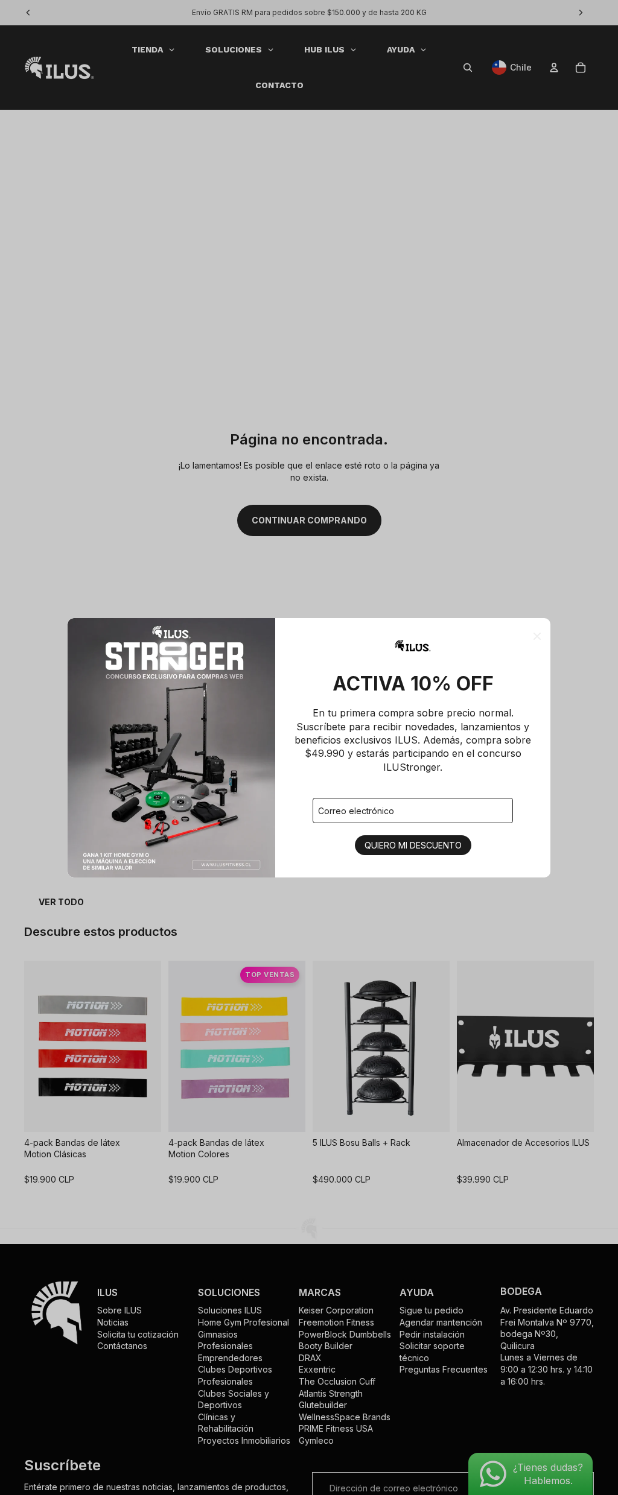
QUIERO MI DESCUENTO (413, 845)
